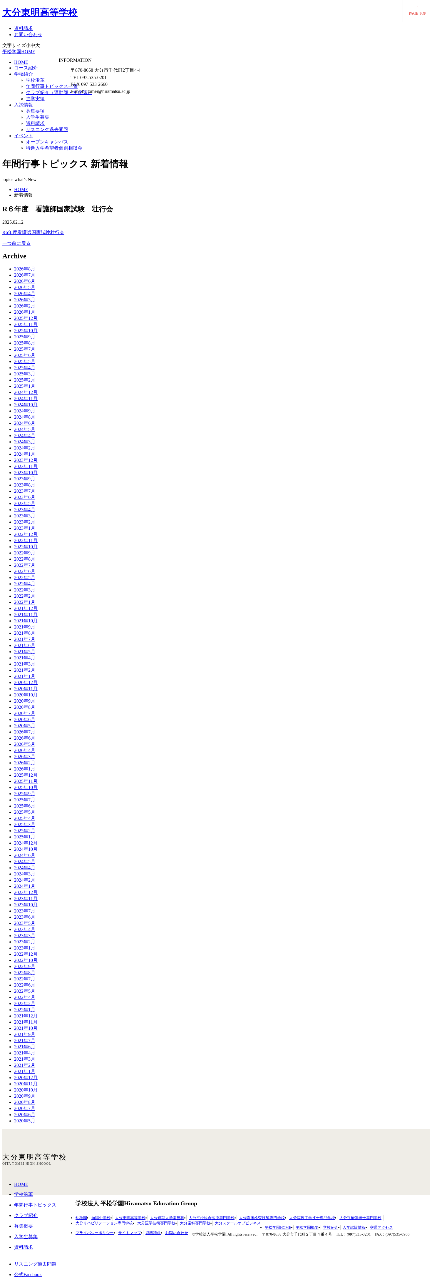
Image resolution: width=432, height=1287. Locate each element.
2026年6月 (24, 281)
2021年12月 (26, 608)
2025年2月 (24, 379)
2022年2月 (24, 596)
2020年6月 (24, 719)
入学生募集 (37, 117)
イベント (23, 135)
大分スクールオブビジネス (238, 1223)
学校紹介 (23, 73)
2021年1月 (24, 676)
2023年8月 (24, 484)
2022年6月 (24, 571)
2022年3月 (24, 589)
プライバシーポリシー (95, 1233)
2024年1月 (24, 454)
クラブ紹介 (26, 1215)
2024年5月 (24, 429)
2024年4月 (24, 435)
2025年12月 (26, 318)
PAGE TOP (417, 13)
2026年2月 (24, 305)
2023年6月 (24, 497)
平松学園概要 (307, 1227)
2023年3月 (24, 515)
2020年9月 (24, 700)
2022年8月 (24, 558)
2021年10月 (26, 620)
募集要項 (35, 110)
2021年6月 (24, 645)
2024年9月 (24, 410)
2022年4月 (24, 583)
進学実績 (35, 98)
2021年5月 (24, 651)
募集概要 (23, 1226)
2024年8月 (24, 416)
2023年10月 (26, 472)
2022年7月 (24, 565)
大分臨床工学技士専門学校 (312, 1218)
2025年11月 (26, 324)
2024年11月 (26, 398)
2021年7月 (24, 639)
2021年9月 (24, 626)
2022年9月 (24, 552)
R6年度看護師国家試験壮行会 (33, 232)
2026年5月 (24, 287)
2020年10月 (26, 694)
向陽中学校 (100, 1218)
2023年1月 (24, 528)
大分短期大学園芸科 (167, 1218)
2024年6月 (24, 423)
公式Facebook (28, 1274)
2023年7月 (24, 491)
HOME (21, 62)
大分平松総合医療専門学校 (212, 1218)
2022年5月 (24, 577)
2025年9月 (24, 336)
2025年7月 (24, 349)
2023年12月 (26, 460)
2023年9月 (24, 478)
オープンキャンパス (47, 141)
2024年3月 (24, 441)
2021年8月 (24, 633)
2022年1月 (24, 602)
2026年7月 (24, 275)
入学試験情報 (354, 1227)
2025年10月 (26, 330)
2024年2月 (24, 447)
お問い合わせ (28, 34)
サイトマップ (129, 1233)
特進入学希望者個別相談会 (54, 148)
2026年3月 (24, 299)
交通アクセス (381, 1227)
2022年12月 (26, 534)
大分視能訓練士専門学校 (360, 1218)
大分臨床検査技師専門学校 (262, 1218)
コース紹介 (26, 67)
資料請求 (23, 28)
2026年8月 (24, 268)
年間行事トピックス (35, 1204)
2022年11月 (26, 540)
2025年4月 (24, 367)
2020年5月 (24, 725)
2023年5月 (24, 503)
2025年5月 (24, 361)
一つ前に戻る (16, 243)
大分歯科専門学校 (195, 1223)
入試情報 (23, 104)
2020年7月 (24, 713)
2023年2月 (24, 521)
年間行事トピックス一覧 (52, 86)
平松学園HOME (18, 51)
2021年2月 (24, 670)
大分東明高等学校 (40, 12)
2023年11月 (26, 466)
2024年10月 (26, 404)
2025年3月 (24, 373)
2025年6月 (24, 355)
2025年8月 (24, 342)
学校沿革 (35, 80)
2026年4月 (24, 293)
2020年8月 (24, 707)
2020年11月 (26, 688)
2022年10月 (26, 546)
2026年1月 (24, 312)
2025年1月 (24, 386)
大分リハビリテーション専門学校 (104, 1223)
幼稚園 (81, 1218)
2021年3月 (24, 663)
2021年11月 (26, 614)
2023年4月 (24, 509)
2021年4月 (24, 657)
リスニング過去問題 (47, 129)
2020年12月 (26, 682)
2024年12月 (26, 392)
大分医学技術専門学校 (156, 1223)
